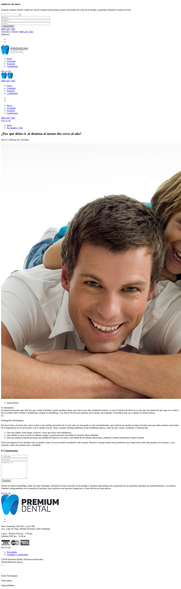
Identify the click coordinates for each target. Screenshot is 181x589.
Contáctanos (12, 66)
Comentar (6, 481)
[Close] (2, 565)
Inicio (9, 58)
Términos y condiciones (17, 554)
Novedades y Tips (15, 128)
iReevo (20, 562)
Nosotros (11, 64)
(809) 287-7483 (8, 29)
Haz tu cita (6, 71)
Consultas (11, 61)
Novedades (12, 552)
